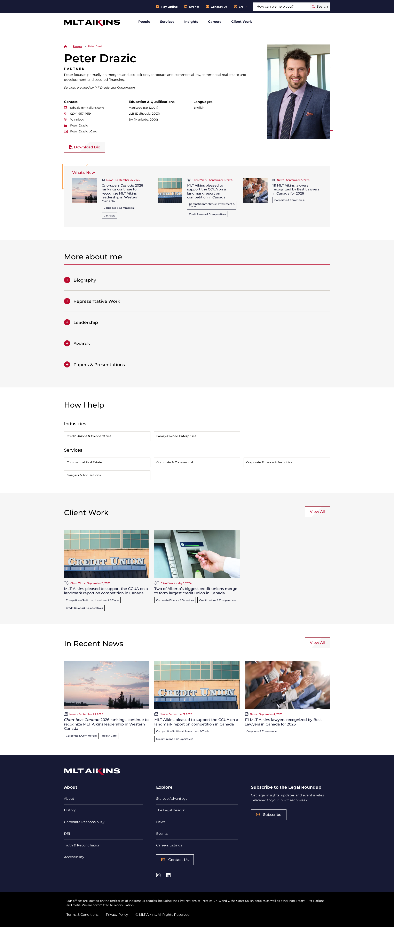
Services (167, 22)
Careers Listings (169, 845)
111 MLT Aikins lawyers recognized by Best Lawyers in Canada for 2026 (296, 189)
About (69, 799)
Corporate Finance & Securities (175, 600)
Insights (191, 22)
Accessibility (74, 857)
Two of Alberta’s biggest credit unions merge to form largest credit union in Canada (195, 591)
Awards (81, 343)
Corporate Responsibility (84, 822)
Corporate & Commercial (119, 207)
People (144, 22)
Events (194, 7)
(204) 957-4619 (80, 113)
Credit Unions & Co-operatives (207, 214)
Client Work (241, 22)
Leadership (85, 322)
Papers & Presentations (99, 364)
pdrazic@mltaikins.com (87, 107)
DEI (67, 834)
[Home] (65, 46)
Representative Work (96, 301)
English (199, 107)
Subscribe (272, 814)
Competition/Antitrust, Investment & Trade (212, 205)
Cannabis (109, 215)
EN (241, 7)
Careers (214, 22)
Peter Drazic (79, 125)
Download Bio (86, 147)
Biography (84, 280)
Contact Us (219, 7)
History (70, 810)
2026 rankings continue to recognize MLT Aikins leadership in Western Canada (122, 193)
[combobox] (281, 6)
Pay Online (169, 7)
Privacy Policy (117, 915)
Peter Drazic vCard (83, 131)
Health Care (109, 735)
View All (317, 511)
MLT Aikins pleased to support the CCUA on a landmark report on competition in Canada (206, 191)
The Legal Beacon (170, 810)
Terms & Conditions (82, 915)
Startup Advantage (172, 799)
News (160, 822)
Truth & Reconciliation (82, 845)
